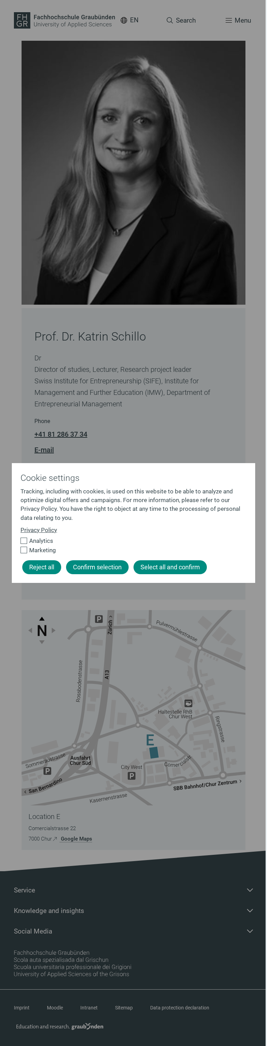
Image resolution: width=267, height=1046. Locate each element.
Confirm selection (97, 567)
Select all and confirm (170, 567)
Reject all (41, 567)
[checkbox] (131, 541)
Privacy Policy (39, 529)
